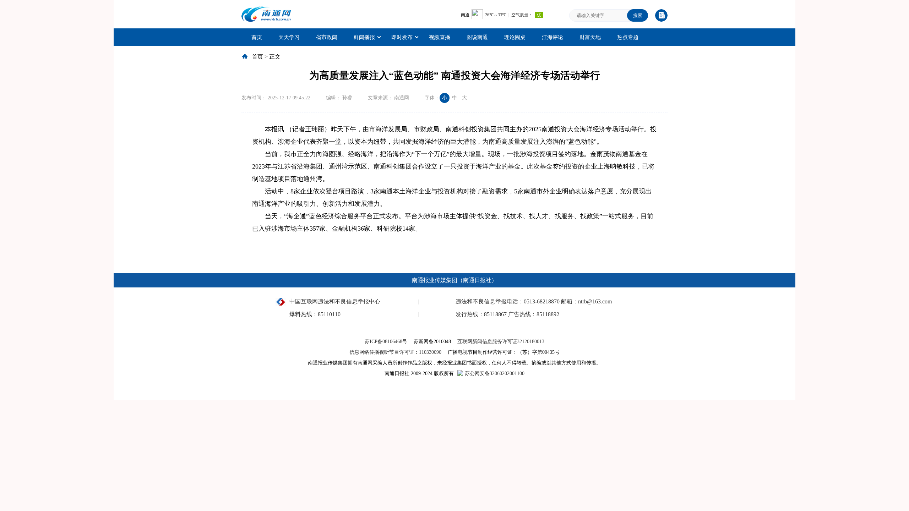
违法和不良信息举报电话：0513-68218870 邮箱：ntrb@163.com (534, 301)
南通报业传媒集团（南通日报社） (454, 280)
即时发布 (402, 37)
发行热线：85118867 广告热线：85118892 (507, 314)
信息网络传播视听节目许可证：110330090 (396, 352)
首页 (256, 37)
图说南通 (477, 37)
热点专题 (627, 37)
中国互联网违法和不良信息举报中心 (334, 301)
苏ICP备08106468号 (387, 341)
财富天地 (590, 37)
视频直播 (439, 37)
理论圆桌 (515, 37)
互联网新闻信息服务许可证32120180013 (500, 341)
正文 (275, 56)
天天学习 (289, 37)
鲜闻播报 (364, 37)
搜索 (637, 15)
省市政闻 (326, 37)
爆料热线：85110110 (315, 314)
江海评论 (552, 37)
